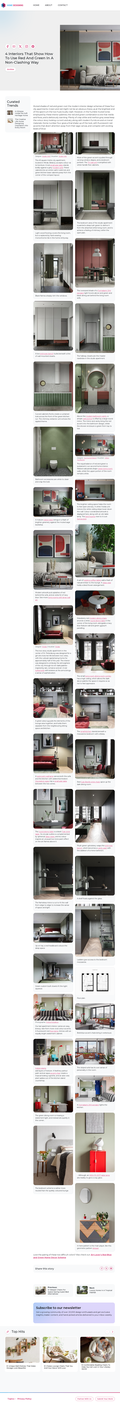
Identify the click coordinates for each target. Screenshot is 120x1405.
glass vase (107, 583)
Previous (107, 1332)
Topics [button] (11, 1399)
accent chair (55, 1073)
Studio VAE (46, 156)
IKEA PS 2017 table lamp (99, 1175)
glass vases (49, 837)
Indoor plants (40, 1068)
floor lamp (54, 1031)
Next (112, 1332)
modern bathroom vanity (96, 416)
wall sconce (87, 419)
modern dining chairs (98, 618)
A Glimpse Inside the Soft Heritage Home (21, 113)
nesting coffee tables (92, 580)
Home (36, 5)
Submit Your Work (105, 1399)
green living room (105, 469)
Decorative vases (42, 781)
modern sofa (58, 168)
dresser (96, 1248)
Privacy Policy (24, 1399)
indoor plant (48, 520)
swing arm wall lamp (45, 776)
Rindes (44, 647)
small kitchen (86, 731)
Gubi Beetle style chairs (90, 782)
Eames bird (81, 519)
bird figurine (90, 516)
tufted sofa (39, 670)
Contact (63, 5)
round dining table (46, 832)
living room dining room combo (98, 676)
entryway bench (46, 354)
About (48, 5)
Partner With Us (84, 1399)
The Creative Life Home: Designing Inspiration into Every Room (21, 123)
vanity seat (102, 848)
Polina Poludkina (52, 1022)
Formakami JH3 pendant (89, 1105)
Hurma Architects (90, 458)
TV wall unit (92, 162)
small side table (56, 165)
